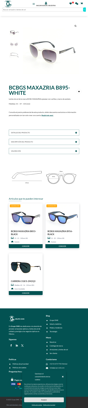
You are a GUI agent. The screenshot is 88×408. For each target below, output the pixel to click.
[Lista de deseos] (71, 3)
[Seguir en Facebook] (11, 345)
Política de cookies (37, 405)
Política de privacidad (49, 405)
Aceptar (44, 400)
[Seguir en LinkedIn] (16, 345)
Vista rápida (40, 206)
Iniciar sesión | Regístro (46, 5)
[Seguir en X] (22, 345)
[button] (63, 377)
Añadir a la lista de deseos (79, 91)
